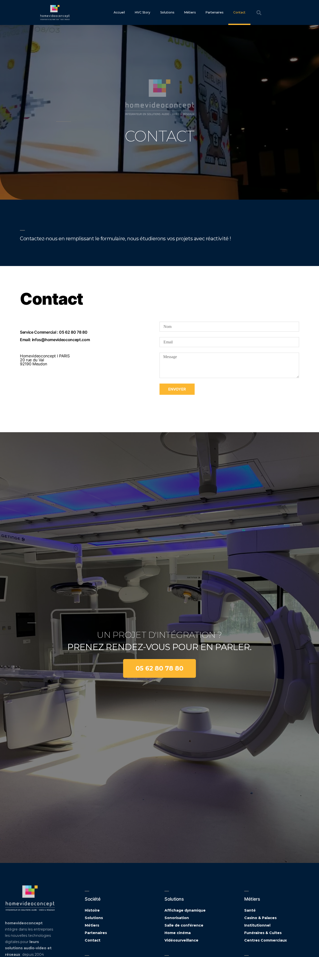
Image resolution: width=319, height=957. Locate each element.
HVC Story (142, 12)
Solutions (167, 12)
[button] (159, 668)
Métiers (190, 12)
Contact (239, 12)
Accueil (119, 12)
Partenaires (214, 12)
